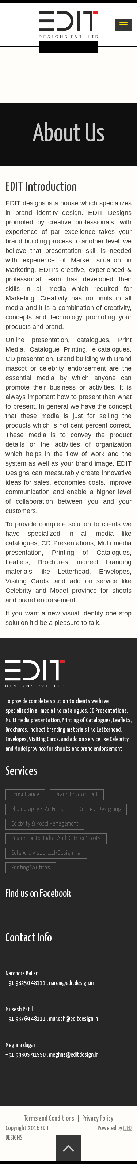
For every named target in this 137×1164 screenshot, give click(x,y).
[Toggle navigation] (123, 25)
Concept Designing (100, 809)
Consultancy (25, 795)
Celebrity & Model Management (45, 824)
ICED (127, 1128)
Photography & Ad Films (37, 809)
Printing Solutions (30, 868)
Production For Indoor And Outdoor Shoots (56, 838)
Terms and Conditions (49, 1118)
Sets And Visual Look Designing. (46, 853)
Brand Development (77, 795)
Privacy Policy (97, 1118)
